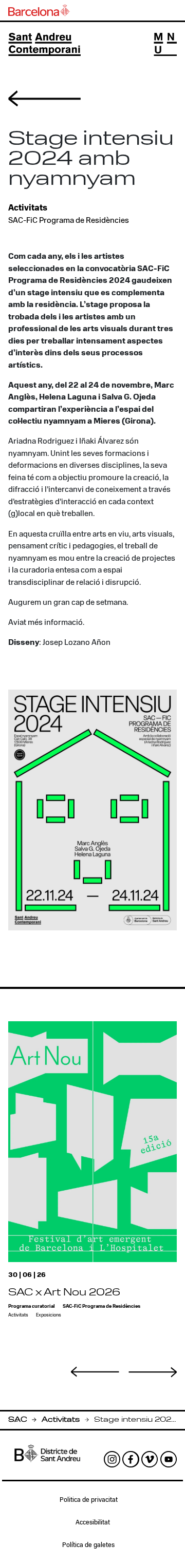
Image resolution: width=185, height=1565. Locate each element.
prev (95, 1371)
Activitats (61, 1420)
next (152, 1372)
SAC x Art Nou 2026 (64, 1293)
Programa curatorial (31, 1306)
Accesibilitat (93, 1523)
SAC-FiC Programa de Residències (68, 221)
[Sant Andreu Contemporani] (44, 44)
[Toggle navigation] (165, 44)
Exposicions (48, 1315)
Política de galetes (88, 1545)
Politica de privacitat (89, 1500)
